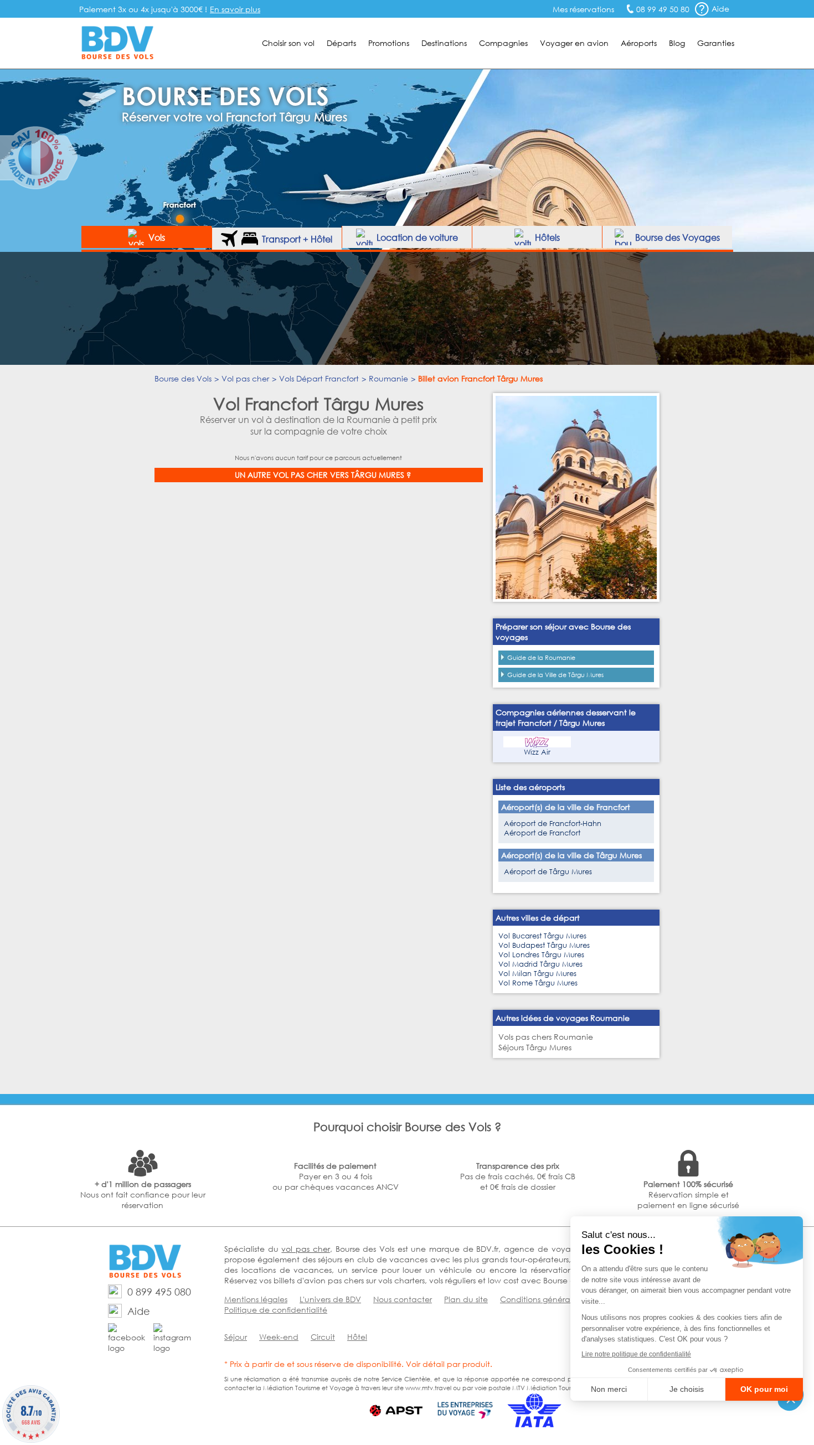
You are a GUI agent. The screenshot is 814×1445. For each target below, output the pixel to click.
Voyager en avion (574, 43)
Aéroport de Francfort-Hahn (552, 823)
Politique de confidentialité (275, 1309)
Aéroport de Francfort (542, 833)
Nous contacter (402, 1299)
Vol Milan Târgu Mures (537, 973)
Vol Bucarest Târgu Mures (542, 936)
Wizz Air (537, 752)
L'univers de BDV (330, 1299)
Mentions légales (255, 1299)
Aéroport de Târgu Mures (548, 871)
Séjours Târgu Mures (534, 1047)
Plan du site (466, 1299)
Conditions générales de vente (558, 1299)
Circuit (323, 1337)
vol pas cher (305, 1248)
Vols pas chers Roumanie (545, 1036)
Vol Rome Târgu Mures (538, 983)
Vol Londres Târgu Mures (541, 954)
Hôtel (357, 1337)
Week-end (278, 1337)
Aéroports (639, 43)
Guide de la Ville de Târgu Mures (555, 674)
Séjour (235, 1337)
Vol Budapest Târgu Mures (544, 945)
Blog (677, 43)
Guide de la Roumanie (541, 657)
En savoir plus (235, 9)
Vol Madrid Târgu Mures (540, 964)
